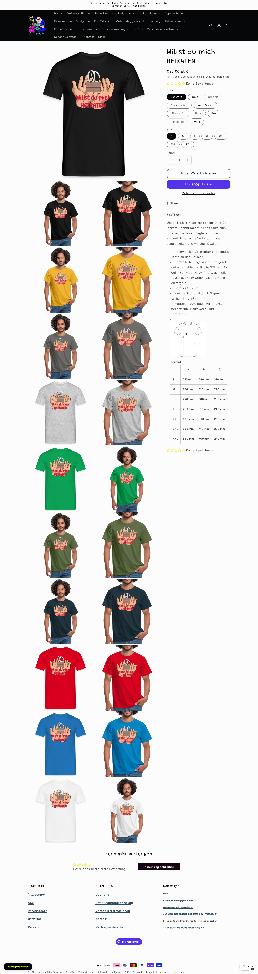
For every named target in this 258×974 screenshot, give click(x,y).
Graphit (215, 97)
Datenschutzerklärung (109, 972)
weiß (197, 121)
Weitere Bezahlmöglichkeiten (198, 193)
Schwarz (176, 96)
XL (207, 136)
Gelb (195, 96)
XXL (220, 136)
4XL (187, 144)
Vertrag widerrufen (18, 966)
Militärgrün (178, 113)
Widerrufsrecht (86, 972)
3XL (173, 144)
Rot (213, 113)
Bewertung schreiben (159, 867)
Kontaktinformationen (157, 972)
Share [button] (174, 203)
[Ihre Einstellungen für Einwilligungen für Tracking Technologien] (252, 968)
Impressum (178, 972)
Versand (187, 76)
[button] (104, 14)
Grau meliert (179, 105)
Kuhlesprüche (44, 972)
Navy (198, 113)
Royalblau (179, 122)
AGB (127, 972)
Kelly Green (205, 105)
